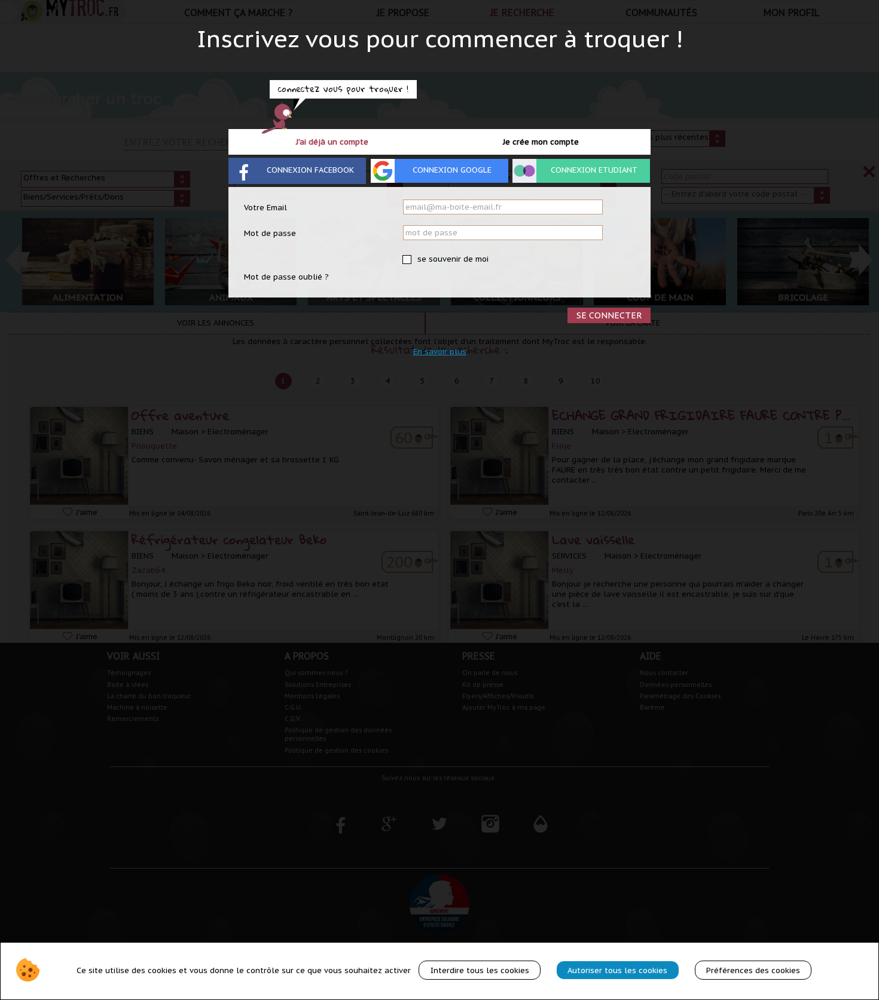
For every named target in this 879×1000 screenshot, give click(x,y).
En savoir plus (439, 351)
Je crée (541, 142)
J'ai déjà (332, 142)
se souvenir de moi (452, 259)
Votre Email (265, 208)
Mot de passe (270, 233)
